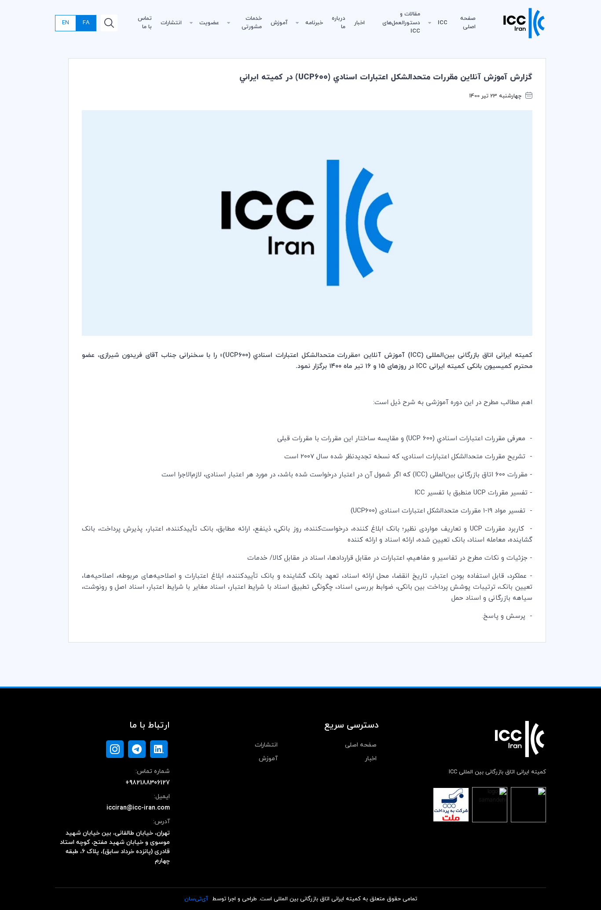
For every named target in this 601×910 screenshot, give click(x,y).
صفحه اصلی (468, 23)
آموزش (279, 23)
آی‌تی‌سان (196, 899)
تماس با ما (145, 23)
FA (86, 23)
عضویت (209, 23)
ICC (442, 23)
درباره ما (338, 23)
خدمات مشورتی (252, 23)
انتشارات (171, 23)
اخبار (359, 23)
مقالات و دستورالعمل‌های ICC (401, 22)
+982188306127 (147, 783)
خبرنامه (314, 23)
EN (65, 23)
